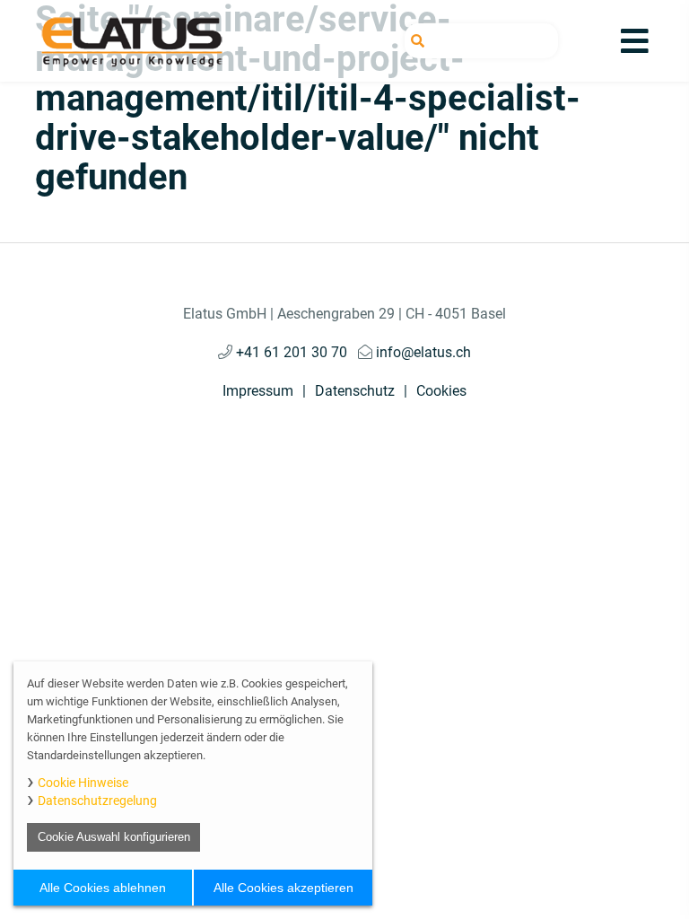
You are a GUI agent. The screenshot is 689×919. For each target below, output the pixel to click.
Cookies (441, 390)
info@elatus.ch (421, 352)
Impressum (257, 390)
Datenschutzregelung (97, 800)
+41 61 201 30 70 (289, 352)
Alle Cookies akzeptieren (283, 887)
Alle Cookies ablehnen (102, 887)
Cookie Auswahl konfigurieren (114, 837)
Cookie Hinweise (83, 782)
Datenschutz (355, 390)
